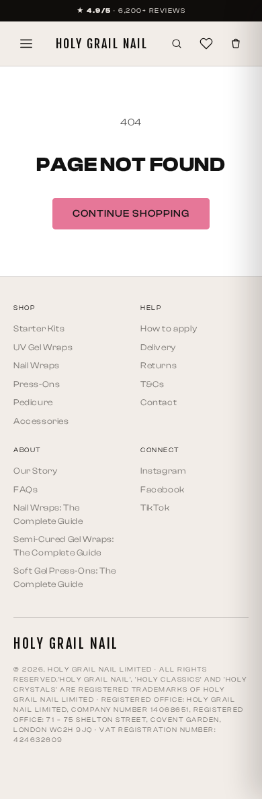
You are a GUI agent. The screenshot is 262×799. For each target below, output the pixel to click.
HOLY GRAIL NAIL (102, 44)
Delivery (158, 347)
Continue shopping (131, 213)
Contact (158, 402)
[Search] (176, 43)
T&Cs (152, 384)
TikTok (155, 507)
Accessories (41, 421)
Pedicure (33, 402)
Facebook (162, 489)
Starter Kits (38, 328)
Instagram (163, 471)
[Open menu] (26, 43)
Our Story (35, 471)
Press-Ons (36, 384)
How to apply (168, 328)
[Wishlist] (206, 43)
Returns (158, 365)
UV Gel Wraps (43, 347)
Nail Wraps (36, 365)
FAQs (25, 489)
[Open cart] (236, 43)
